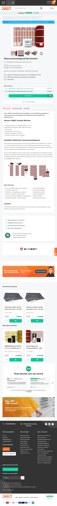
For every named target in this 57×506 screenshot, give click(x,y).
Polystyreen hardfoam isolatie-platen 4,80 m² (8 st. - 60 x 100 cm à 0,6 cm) (34, 309)
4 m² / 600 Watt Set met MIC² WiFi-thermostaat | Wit (28, 91)
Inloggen (6, 449)
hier (7, 67)
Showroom (5, 437)
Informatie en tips (24, 447)
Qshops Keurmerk (25, 453)
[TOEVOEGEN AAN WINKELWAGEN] (13, 321)
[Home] (3, 2)
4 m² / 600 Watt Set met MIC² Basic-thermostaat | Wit (28, 88)
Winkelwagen (53, 2)
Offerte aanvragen (52, 9)
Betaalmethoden (17, 503)
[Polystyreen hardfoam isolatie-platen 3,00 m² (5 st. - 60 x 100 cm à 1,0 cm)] (13, 297)
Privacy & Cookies (34, 497)
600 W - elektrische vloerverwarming (12, 351)
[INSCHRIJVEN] (22, 477)
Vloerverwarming (24, 435)
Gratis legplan (23, 441)
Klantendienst (24, 443)
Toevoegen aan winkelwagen (15, 321)
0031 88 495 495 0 (13, 2)
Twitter (53, 424)
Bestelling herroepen (9, 453)
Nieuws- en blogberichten (44, 463)
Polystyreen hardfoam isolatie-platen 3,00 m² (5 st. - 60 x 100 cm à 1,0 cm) (13, 309)
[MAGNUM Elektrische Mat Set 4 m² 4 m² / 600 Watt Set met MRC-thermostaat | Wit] (13, 336)
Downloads (26, 108)
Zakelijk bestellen (7, 441)
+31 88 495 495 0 (10, 424)
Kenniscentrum (24, 445)
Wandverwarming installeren (44, 459)
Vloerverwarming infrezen (44, 461)
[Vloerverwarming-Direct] (9, 8)
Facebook (46, 424)
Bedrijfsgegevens (7, 439)
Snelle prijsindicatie (25, 437)
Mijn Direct (8, 2)
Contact (5, 435)
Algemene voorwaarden (24, 497)
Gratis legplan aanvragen (10, 469)
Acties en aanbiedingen (26, 449)
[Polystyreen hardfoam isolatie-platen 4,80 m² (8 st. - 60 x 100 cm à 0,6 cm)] (35, 297)
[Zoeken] (41, 8)
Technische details (17, 108)
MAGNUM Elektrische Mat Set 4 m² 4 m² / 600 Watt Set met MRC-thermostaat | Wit (13, 348)
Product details (7, 108)
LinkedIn (49, 424)
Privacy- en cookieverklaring (8, 489)
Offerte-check (23, 451)
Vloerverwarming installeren (44, 457)
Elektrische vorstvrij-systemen (45, 451)
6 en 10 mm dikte (8, 312)
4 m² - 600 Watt (29, 351)
